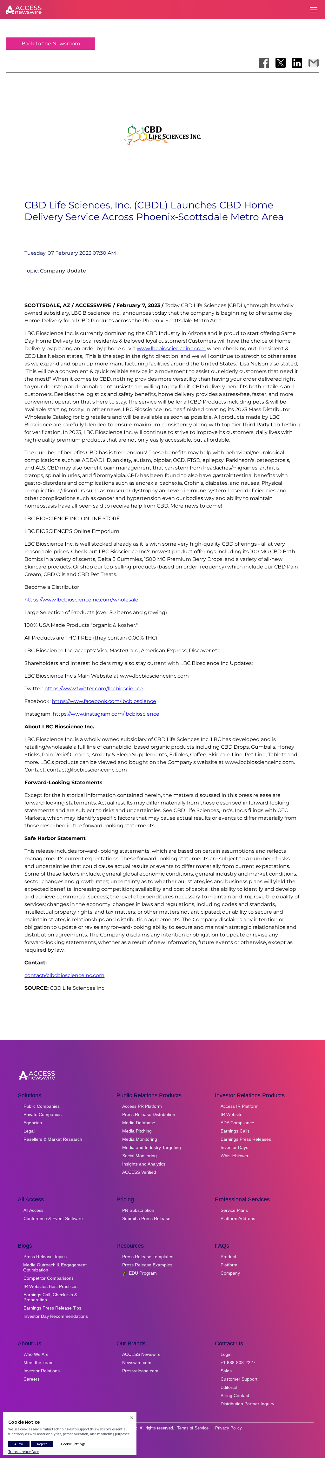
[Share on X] (280, 63)
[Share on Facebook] (264, 63)
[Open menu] (314, 10)
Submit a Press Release (146, 1218)
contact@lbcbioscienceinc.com (64, 975)
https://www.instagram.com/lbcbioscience (106, 714)
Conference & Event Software (53, 1218)
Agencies (32, 1122)
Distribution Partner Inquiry (247, 1403)
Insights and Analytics (143, 1163)
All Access (33, 1210)
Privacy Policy (228, 1428)
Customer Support (239, 1379)
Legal (29, 1130)
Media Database (138, 1122)
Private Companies (42, 1114)
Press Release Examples (147, 1264)
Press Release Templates (147, 1256)
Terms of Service (193, 1428)
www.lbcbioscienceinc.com (171, 348)
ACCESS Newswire (141, 1354)
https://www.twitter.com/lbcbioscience (93, 689)
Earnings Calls (235, 1130)
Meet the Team (38, 1362)
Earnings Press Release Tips (52, 1307)
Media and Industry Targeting (151, 1147)
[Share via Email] (313, 63)
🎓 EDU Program (139, 1273)
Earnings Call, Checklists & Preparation (50, 1297)
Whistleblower (235, 1155)
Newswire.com (136, 1362)
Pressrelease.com (140, 1370)
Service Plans (234, 1210)
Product (228, 1256)
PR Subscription (138, 1210)
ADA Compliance (237, 1122)
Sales (226, 1370)
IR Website (231, 1114)
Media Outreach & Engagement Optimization (55, 1267)
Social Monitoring (139, 1155)
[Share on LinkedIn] (297, 63)
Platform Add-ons (238, 1218)
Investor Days (234, 1147)
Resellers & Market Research (52, 1139)
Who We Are (36, 1354)
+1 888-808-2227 (238, 1362)
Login (226, 1354)
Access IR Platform (240, 1106)
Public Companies (41, 1106)
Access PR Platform (142, 1106)
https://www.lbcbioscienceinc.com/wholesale (81, 600)
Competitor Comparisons (48, 1278)
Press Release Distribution (148, 1114)
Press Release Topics (45, 1256)
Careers (31, 1379)
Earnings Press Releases (246, 1139)
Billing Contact (235, 1395)
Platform (229, 1264)
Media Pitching (137, 1130)
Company (230, 1273)
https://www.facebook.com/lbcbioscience (104, 701)
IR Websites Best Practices (50, 1286)
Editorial (229, 1387)
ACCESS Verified (139, 1172)
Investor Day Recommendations (55, 1316)
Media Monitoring (139, 1139)
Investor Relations (41, 1370)
